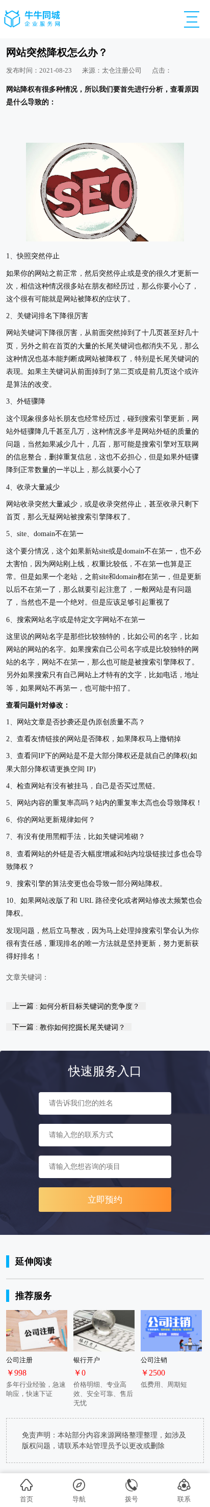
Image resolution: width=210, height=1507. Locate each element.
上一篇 (76, 1006)
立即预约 (105, 1200)
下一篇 (68, 1027)
